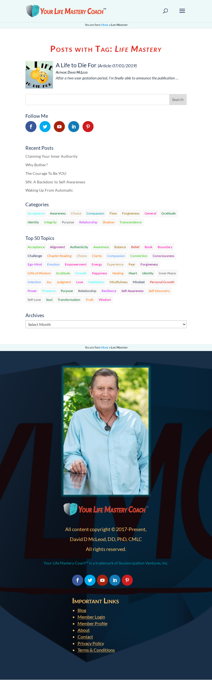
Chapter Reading (59, 256)
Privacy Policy (91, 643)
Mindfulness (119, 282)
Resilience (109, 291)
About (84, 630)
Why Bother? (36, 164)
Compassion (95, 213)
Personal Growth (162, 282)
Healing (117, 273)
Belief (135, 247)
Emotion (53, 264)
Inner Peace (167, 273)
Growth (81, 273)
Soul (49, 300)
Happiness (99, 273)
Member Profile (92, 623)
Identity (33, 222)
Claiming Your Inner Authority (51, 156)
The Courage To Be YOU (45, 173)
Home (104, 24)
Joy (48, 282)
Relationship (88, 222)
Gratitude (168, 213)
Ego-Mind (35, 264)
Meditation (96, 282)
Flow (113, 213)
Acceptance (36, 213)
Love (79, 282)
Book (148, 247)
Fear (132, 264)
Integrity (50, 222)
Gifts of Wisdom (39, 273)
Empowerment (75, 264)
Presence (48, 291)
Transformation (69, 300)
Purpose (68, 222)
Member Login (91, 616)
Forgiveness (130, 213)
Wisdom (105, 300)
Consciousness (163, 256)
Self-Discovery (159, 291)
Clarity (97, 256)
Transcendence (131, 222)
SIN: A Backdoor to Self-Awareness (55, 182)
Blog (82, 610)
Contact (85, 636)
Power (32, 291)
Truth (90, 300)
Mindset (139, 282)
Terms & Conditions (96, 649)
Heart (133, 273)
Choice (76, 213)
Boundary (165, 247)
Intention (34, 282)
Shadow (108, 222)
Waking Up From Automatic (49, 190)
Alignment (57, 247)
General (150, 213)
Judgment (64, 282)
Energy (97, 264)
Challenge (35, 256)
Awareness (58, 213)
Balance (120, 247)
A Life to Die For (76, 64)
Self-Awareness (132, 291)
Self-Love (34, 300)
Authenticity (79, 247)
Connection (138, 256)
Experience (115, 264)
